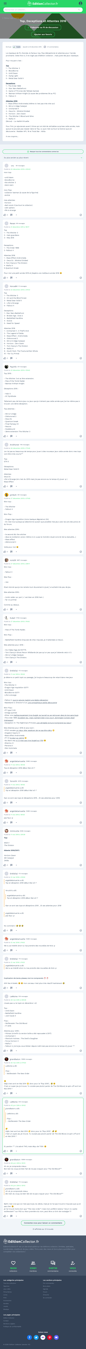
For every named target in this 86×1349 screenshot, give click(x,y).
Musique (6, 1309)
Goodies (6, 1303)
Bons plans (46, 1286)
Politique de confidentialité (12, 1326)
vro (12, 166)
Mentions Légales (9, 1323)
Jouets (5, 1306)
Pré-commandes (48, 1283)
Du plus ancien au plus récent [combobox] (16, 158)
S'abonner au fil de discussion (44, 27)
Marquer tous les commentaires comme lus (43, 152)
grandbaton (15, 1059)
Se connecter (47, 1297)
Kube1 (12, 618)
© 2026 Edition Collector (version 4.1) (16, 1344)
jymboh (13, 495)
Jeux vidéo (6, 1289)
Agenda (45, 1289)
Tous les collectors (9, 1283)
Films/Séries (7, 1292)
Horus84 (14, 286)
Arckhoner (14, 445)
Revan (12, 223)
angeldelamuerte (17, 761)
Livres (5, 1295)
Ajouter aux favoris (43, 34)
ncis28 (13, 560)
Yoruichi (13, 781)
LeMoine (14, 996)
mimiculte (14, 831)
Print (4, 1297)
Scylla (18, 47)
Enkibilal (14, 671)
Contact (5, 1321)
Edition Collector (8, 1318)
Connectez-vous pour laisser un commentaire (43, 1223)
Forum (45, 1292)
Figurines (6, 1286)
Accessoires (7, 1300)
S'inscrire (46, 1295)
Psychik (13, 367)
